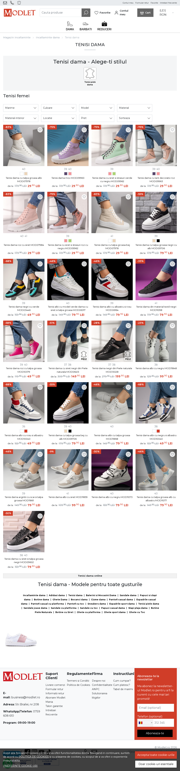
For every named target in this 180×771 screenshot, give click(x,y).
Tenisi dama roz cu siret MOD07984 (24, 245)
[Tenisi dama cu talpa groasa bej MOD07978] (25, 174)
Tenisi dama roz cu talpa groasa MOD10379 (24, 370)
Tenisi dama (75, 595)
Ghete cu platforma (88, 612)
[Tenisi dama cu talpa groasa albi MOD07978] (21, 174)
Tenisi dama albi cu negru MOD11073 (112, 497)
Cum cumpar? (122, 680)
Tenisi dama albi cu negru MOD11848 (156, 368)
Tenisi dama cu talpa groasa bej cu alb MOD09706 (68, 437)
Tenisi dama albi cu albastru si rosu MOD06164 (112, 308)
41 (26, 236)
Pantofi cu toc (75, 603)
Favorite (154, 3)
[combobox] (145, 723)
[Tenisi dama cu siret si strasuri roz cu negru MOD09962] (109, 174)
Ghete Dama (60, 599)
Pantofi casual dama (121, 599)
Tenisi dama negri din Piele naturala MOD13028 (112, 370)
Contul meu (128, 3)
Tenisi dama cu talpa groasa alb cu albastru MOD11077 (156, 499)
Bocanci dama (79, 599)
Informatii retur (55, 693)
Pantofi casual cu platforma (47, 603)
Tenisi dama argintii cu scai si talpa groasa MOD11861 (24, 499)
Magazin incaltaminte (17, 37)
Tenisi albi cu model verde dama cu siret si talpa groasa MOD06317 (68, 308)
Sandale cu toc (89, 608)
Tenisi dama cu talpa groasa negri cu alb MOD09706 (156, 247)
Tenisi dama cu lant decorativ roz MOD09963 (156, 179)
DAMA (70, 29)
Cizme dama (98, 599)
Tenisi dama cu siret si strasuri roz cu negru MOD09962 (68, 247)
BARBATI (86, 29)
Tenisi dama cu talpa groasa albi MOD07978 (24, 179)
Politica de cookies (34, 756)
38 (69, 364)
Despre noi (98, 680)
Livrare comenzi (55, 685)
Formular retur (142, 3)
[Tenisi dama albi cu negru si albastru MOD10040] (21, 431)
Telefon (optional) (149, 716)
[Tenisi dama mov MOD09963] (65, 174)
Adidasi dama (57, 595)
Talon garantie (54, 706)
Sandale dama (128, 595)
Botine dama (41, 599)
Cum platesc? (121, 685)
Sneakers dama (97, 603)
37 (65, 364)
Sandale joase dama (35, 608)
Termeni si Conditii (78, 680)
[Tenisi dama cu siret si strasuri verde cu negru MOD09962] (114, 174)
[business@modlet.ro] (5, 2)
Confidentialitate (102, 685)
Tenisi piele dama (148, 603)
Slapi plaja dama (137, 608)
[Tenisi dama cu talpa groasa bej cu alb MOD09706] (154, 241)
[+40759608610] (12, 2)
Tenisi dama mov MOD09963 (68, 177)
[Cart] (145, 12)
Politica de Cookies (78, 685)
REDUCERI (104, 29)
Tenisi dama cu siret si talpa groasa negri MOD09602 (23, 560)
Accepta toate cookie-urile (156, 755)
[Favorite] (102, 12)
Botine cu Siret (64, 612)
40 (23, 169)
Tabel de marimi (123, 689)
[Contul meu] (124, 12)
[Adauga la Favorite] (40, 130)
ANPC (95, 689)
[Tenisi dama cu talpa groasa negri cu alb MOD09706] (158, 241)
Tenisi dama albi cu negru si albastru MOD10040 (156, 437)
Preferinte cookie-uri (20, 765)
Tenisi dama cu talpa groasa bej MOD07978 (112, 247)
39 (65, 169)
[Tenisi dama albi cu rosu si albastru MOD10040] (25, 431)
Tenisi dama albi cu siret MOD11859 (68, 497)
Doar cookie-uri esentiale (156, 764)
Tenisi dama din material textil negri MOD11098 (156, 308)
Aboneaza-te (155, 733)
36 (23, 426)
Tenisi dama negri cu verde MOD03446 (24, 308)
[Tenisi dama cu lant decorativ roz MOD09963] (70, 174)
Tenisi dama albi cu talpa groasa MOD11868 (112, 437)
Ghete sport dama (115, 612)
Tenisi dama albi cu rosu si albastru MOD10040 (24, 437)
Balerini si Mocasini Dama (101, 595)
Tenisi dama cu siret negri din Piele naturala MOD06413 (68, 370)
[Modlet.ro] (20, 13)
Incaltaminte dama (48, 37)
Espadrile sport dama (122, 603)
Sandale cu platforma (63, 608)
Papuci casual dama (113, 608)
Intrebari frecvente (168, 3)
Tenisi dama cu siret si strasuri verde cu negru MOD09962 (112, 179)
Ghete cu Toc (137, 612)
